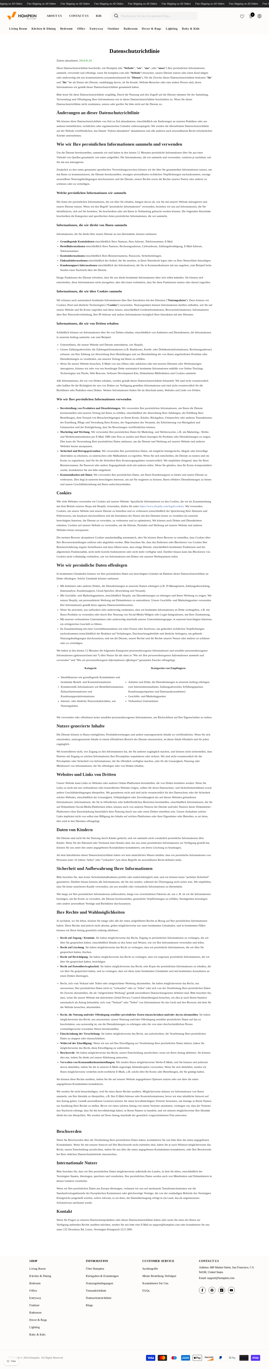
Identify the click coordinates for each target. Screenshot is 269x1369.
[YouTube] (231, 1290)
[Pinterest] (212, 1290)
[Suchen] (154, 16)
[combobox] (157, 16)
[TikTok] (221, 1290)
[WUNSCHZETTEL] (242, 16)
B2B (98, 15)
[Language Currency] (259, 16)
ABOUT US (54, 15)
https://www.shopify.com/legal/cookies (162, 506)
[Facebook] (202, 1290)
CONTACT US (79, 15)
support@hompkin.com (220, 1278)
